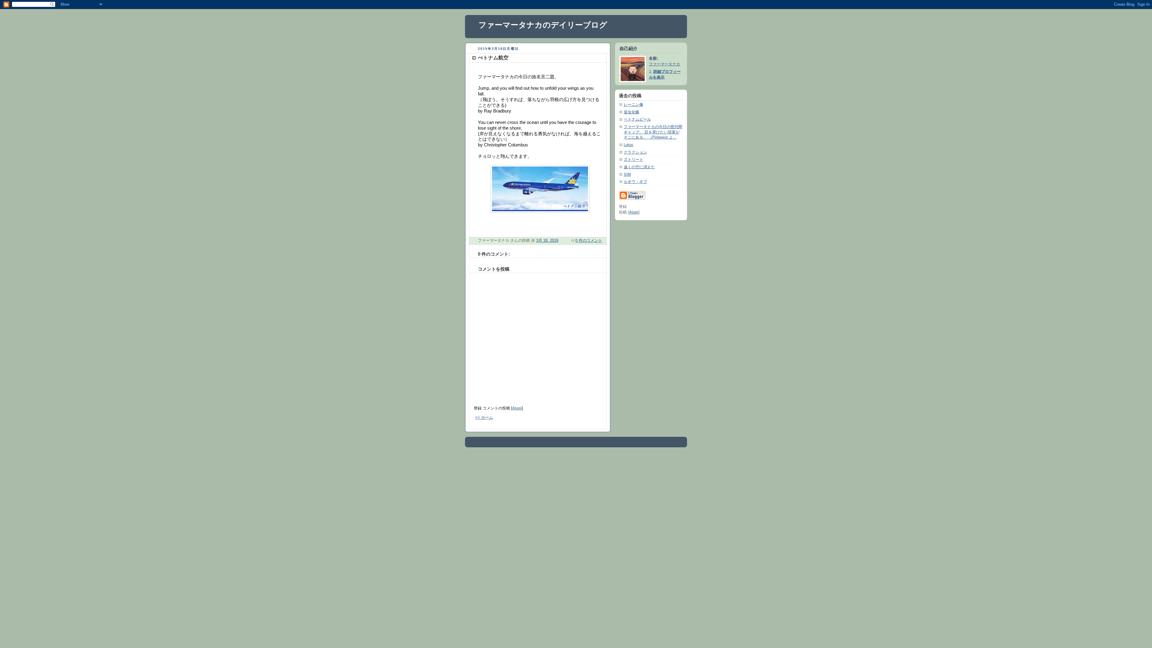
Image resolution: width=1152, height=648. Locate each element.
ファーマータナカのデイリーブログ (542, 24)
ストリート (633, 160)
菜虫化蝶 (631, 112)
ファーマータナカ (664, 64)
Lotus (628, 145)
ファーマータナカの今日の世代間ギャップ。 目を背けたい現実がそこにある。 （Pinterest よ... (653, 132)
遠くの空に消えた (639, 167)
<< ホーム (484, 418)
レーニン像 (633, 105)
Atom (517, 408)
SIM (627, 174)
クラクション (635, 152)
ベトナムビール (637, 119)
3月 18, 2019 (547, 240)
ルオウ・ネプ (635, 182)
